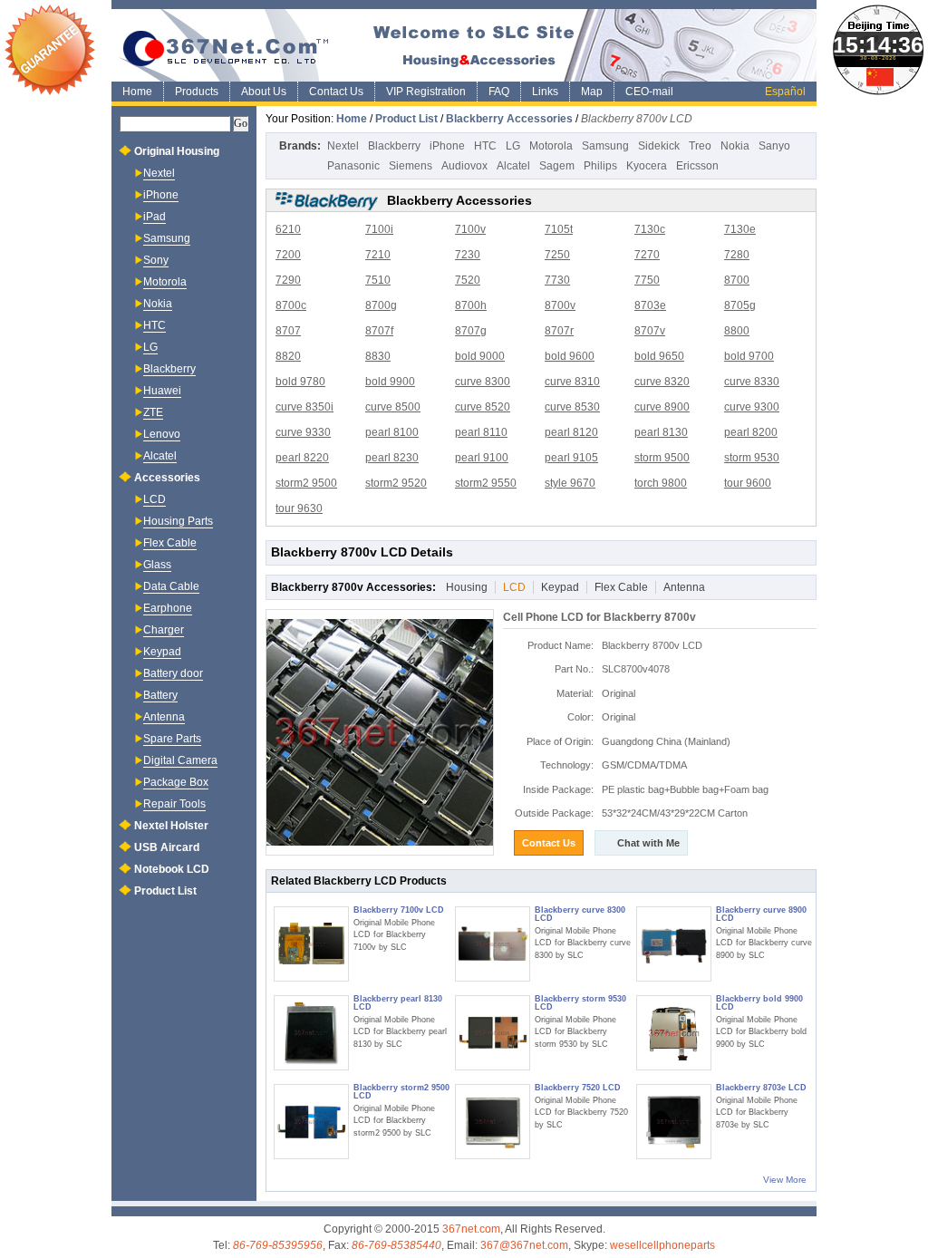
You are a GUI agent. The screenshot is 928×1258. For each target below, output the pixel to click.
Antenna (684, 587)
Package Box (175, 782)
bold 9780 (300, 381)
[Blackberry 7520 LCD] (492, 1121)
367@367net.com (524, 1245)
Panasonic (353, 166)
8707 (288, 330)
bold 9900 (390, 381)
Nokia (734, 146)
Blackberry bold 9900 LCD (759, 1002)
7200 (288, 254)
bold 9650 (659, 356)
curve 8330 (751, 381)
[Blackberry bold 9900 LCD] (673, 1032)
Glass (157, 564)
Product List (406, 118)
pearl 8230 (392, 457)
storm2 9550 (486, 483)
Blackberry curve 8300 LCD (580, 914)
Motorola (551, 146)
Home (137, 91)
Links (545, 91)
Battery (160, 695)
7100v (470, 229)
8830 (378, 356)
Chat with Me (648, 842)
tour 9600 (747, 483)
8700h (471, 305)
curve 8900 (662, 407)
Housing (467, 587)
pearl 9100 (481, 457)
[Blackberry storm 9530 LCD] (492, 1032)
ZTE (153, 412)
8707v (649, 330)
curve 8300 (482, 381)
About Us (263, 91)
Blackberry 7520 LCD (578, 1087)
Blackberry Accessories (509, 118)
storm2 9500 (306, 483)
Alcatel (513, 166)
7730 (557, 280)
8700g (381, 305)
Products (196, 91)
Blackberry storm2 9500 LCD (401, 1091)
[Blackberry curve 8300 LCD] (492, 944)
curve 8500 (392, 407)
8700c (291, 305)
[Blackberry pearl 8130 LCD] (311, 1032)
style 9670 (570, 483)
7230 (467, 254)
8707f (379, 330)
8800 (736, 330)
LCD (514, 587)
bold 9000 (480, 356)
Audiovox (464, 166)
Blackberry (394, 146)
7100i (379, 229)
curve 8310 (572, 381)
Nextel (343, 146)
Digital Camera (180, 760)
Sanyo (774, 146)
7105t (559, 229)
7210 (378, 254)
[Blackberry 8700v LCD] (380, 732)
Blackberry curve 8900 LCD (761, 914)
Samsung (605, 146)
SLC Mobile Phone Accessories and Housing (464, 45)
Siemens (410, 166)
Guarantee (50, 50)
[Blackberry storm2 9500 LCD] (311, 1121)
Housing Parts (178, 521)
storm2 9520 (396, 483)
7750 (647, 280)
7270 (647, 254)
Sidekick (659, 146)
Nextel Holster (171, 825)
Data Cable (171, 586)
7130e (740, 229)
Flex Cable (621, 587)
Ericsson (697, 166)
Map (592, 91)
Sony (156, 260)
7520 (467, 280)
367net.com (471, 1229)
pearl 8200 (751, 432)
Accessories (167, 477)
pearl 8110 (481, 432)
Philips (600, 166)
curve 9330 (303, 432)
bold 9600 (569, 356)
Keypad (560, 587)
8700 (736, 280)
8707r (559, 330)
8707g (471, 330)
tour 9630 (299, 508)
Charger (163, 630)
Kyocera (646, 166)
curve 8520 (482, 407)
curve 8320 (662, 381)
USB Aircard (166, 847)
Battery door (173, 673)
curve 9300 (751, 407)
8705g (740, 305)
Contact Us (336, 91)
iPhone (447, 146)
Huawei (162, 390)
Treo (700, 146)
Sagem (557, 166)
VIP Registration (426, 91)
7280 (736, 254)
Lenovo (161, 434)
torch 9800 (660, 483)
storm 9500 (662, 457)
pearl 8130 (661, 432)
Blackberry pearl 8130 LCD (397, 1002)
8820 (288, 356)
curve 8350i (305, 407)
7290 (288, 280)
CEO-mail (649, 91)
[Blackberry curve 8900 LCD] (673, 944)
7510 (378, 280)
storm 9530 (751, 457)
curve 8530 (572, 407)
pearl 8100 (392, 432)
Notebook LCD (171, 869)
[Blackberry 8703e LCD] (673, 1121)
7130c (649, 229)
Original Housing (176, 151)
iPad (154, 216)
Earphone (167, 608)
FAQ (498, 91)
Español (785, 91)
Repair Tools (174, 804)
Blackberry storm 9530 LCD (580, 1002)
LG (513, 146)
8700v (560, 305)
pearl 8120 (571, 432)
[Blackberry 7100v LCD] (311, 944)
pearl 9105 (571, 457)
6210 (288, 229)
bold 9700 (749, 356)
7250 (557, 254)
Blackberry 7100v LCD (398, 909)
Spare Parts (172, 738)
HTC (485, 146)
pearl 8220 (302, 457)
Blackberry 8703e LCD (761, 1087)
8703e (650, 305)
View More (785, 1180)
